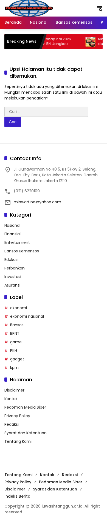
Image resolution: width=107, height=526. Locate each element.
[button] (99, 8)
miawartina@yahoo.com (37, 202)
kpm (14, 367)
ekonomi (18, 308)
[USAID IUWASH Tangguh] (29, 8)
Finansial (12, 234)
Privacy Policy (17, 416)
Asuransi (12, 285)
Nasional (12, 225)
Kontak (11, 398)
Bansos (17, 325)
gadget (17, 359)
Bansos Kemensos (21, 251)
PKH (13, 350)
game (16, 342)
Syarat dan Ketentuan (25, 433)
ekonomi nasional (27, 316)
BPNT (14, 333)
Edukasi (11, 259)
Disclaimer (14, 390)
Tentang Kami (18, 441)
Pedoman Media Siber (25, 407)
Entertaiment (17, 242)
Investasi (12, 276)
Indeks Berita (17, 496)
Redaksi (11, 424)
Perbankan (14, 268)
